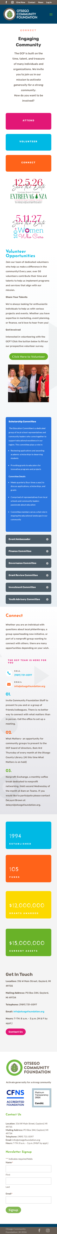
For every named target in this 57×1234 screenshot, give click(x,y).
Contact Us (16, 1031)
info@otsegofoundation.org (28, 1011)
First (8, 1174)
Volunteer (28, 141)
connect (28, 162)
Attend (28, 120)
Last (8, 1187)
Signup (13, 1210)
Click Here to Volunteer (28, 356)
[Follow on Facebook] (6, 2)
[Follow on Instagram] (12, 2)
